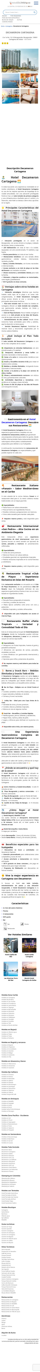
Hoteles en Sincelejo (8, 1019)
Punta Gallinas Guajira (8, 1271)
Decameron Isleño (7, 1154)
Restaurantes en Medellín (9, 1304)
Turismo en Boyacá (7, 1242)
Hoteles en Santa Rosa (8, 1088)
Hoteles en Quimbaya (8, 1086)
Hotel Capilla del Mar (11, 956)
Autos (19, 20)
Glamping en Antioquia (9, 1184)
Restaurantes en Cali (8, 1306)
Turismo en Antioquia (8, 1233)
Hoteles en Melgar (7, 1053)
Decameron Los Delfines (9, 1159)
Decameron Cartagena (20, 32)
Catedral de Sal (6, 1265)
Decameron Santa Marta (9, 1167)
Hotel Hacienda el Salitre (9, 1203)
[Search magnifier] (34, 12)
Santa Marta (5, 1212)
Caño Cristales (6, 1261)
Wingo (4, 1322)
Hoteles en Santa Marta (9, 1005)
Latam (3, 1320)
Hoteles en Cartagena (8, 997)
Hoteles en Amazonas (8, 1066)
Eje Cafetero (5, 1218)
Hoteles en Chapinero (8, 1047)
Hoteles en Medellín (8, 1101)
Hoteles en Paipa (7, 1034)
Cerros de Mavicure (7, 1283)
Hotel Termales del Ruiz (9, 1199)
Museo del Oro (6, 1263)
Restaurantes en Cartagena (10, 1300)
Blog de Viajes (7, 20)
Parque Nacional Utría (8, 1275)
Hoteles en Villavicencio (9, 1064)
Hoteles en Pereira (7, 1077)
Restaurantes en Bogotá (9, 1302)
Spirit (3, 1324)
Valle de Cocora (6, 1253)
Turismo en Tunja (7, 1227)
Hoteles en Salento (7, 1080)
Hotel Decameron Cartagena (19, 421)
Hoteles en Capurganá (8, 1122)
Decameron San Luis (8, 1157)
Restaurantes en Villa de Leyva (11, 1311)
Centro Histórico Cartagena (10, 1279)
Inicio (4, 16)
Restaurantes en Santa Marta (10, 1308)
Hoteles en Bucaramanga (9, 1137)
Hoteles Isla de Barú (8, 999)
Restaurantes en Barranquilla (10, 1310)
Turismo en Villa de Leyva (9, 1238)
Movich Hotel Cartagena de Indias (29, 979)
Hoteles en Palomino (8, 1013)
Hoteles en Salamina (8, 1090)
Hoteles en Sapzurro (8, 1128)
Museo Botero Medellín (9, 1293)
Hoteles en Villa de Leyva (9, 1032)
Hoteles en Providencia (9, 1003)
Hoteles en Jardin (7, 1105)
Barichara (4, 1214)
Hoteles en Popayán (8, 1130)
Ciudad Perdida (6, 1277)
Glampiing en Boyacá (8, 1180)
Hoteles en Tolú (6, 1023)
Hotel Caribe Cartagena (29, 956)
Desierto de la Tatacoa (8, 1267)
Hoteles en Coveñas (8, 1021)
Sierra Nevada (6, 1249)
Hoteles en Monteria (8, 1011)
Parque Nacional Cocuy (9, 1287)
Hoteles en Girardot (8, 1051)
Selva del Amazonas (8, 1289)
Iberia (3, 1328)
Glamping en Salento (8, 1186)
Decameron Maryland (8, 1161)
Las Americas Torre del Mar (11, 979)
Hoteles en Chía (6, 1057)
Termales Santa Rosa (8, 1259)
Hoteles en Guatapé (8, 1103)
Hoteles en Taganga (8, 1007)
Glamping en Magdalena (9, 1182)
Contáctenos (7, 22)
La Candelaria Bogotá (8, 1291)
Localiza (4, 1335)
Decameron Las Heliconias (10, 1169)
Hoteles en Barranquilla (9, 1009)
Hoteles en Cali (6, 1118)
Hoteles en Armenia (8, 1075)
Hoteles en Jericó (7, 1107)
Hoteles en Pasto (7, 1126)
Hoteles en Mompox (8, 1015)
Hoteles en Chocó (7, 1120)
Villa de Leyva (6, 1216)
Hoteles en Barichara (8, 1139)
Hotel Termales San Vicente (10, 1197)
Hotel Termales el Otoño (9, 1195)
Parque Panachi (6, 1255)
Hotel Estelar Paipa (7, 1201)
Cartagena (9, 26)
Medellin (4, 1220)
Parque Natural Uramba (9, 1281)
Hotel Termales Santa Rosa (10, 1193)
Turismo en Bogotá (7, 1237)
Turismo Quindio (7, 1229)
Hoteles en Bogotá (7, 1045)
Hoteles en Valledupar (8, 1017)
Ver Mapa (27, 39)
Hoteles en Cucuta (7, 1143)
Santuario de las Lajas (8, 1273)
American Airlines (7, 1326)
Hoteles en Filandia (7, 1082)
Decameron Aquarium (8, 1163)
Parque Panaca (6, 1257)
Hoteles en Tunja (7, 1036)
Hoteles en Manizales (8, 1078)
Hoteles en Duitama (8, 1038)
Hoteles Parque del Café (9, 1094)
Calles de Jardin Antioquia (9, 1285)
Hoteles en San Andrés (8, 1001)
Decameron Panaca (7, 1171)
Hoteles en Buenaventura (9, 1124)
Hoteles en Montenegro (9, 1084)
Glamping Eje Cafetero (8, 1178)
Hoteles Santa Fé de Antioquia (11, 1109)
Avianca (4, 1318)
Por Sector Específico (10, 18)
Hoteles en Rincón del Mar (10, 1025)
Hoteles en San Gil (7, 1141)
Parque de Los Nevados (9, 1251)
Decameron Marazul (8, 1156)
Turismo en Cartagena (8, 1235)
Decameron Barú (7, 1150)
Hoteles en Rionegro (8, 1111)
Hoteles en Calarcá (7, 1092)
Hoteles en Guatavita (8, 1055)
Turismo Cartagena (7, 1231)
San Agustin (5, 1269)
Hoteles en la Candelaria (9, 1049)
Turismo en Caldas (7, 1240)
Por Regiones (15, 16)
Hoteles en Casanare (8, 1068)
